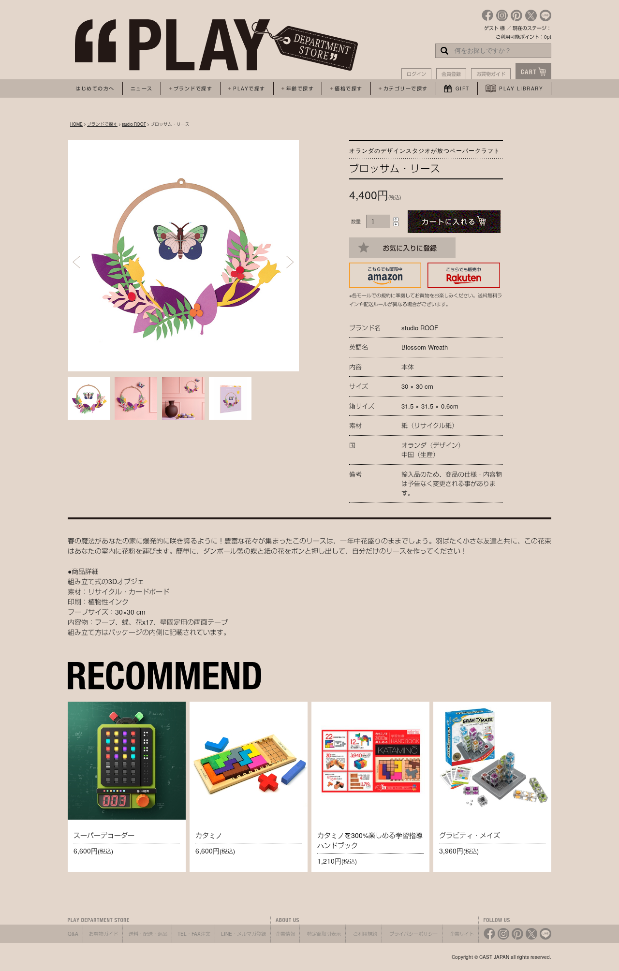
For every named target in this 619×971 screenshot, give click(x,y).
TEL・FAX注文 (193, 933)
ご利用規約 (365, 933)
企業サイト (462, 933)
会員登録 (451, 74)
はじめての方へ (95, 88)
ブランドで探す (102, 124)
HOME (76, 124)
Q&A (73, 933)
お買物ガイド (490, 74)
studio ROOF (134, 124)
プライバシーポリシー (413, 933)
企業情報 (285, 933)
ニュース (142, 88)
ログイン (416, 74)
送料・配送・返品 (148, 933)
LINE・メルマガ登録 (243, 933)
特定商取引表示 (324, 933)
